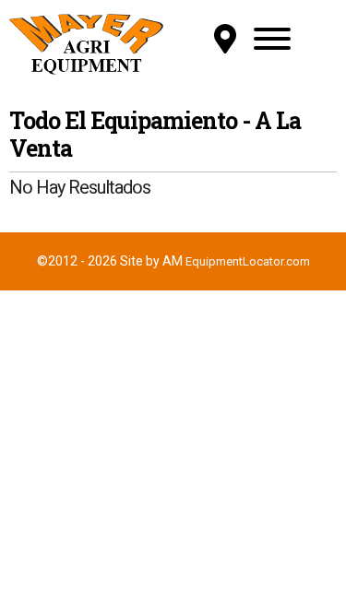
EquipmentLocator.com (247, 261)
